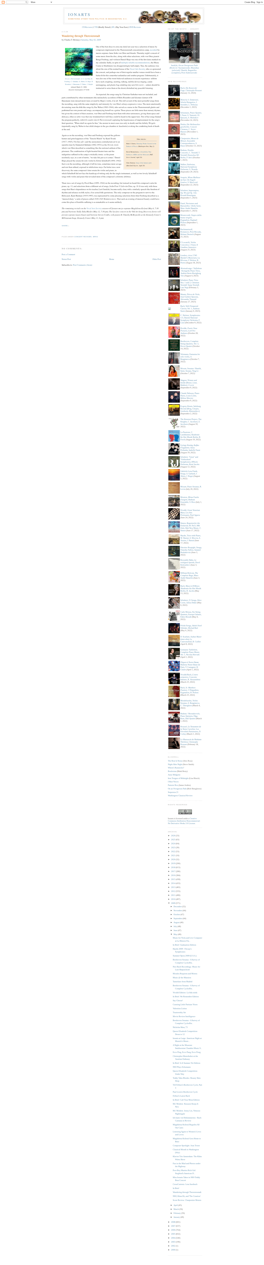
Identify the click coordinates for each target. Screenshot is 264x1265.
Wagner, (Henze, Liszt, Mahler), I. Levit (188, 382)
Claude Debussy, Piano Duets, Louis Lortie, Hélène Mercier (189, 395)
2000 (173, 1250)
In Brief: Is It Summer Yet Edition (186, 1063)
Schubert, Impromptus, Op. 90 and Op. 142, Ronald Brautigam (189, 192)
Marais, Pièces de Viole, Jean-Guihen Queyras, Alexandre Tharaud (190, 296)
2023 (173, 847)
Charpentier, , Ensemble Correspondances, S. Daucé (189, 142)
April (176, 1205)
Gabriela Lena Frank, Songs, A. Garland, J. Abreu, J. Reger (189, 473)
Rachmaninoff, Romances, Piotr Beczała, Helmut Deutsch (190, 231)
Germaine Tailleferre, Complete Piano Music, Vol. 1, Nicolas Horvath (190, 652)
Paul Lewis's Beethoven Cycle (185, 1092)
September (178, 918)
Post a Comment (68, 254)
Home (111, 259)
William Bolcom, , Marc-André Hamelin (189, 575)
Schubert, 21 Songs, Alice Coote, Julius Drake (191, 601)
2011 (173, 895)
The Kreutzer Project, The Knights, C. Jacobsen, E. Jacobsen (191, 421)
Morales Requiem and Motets (185, 973)
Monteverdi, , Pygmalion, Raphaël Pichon (191, 219)
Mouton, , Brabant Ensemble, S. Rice (189, 499)
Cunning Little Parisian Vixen (185, 1004)
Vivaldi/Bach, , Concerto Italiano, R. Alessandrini (190, 677)
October (177, 914)
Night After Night (175, 764)
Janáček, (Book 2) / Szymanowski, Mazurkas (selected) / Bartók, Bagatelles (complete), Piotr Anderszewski (184, 69)
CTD (96, 27)
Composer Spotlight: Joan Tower (186, 1145)
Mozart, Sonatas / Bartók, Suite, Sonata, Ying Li (190, 369)
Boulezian (172, 771)
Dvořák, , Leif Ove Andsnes (188, 330)
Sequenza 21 (173, 792)
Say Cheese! (178, 1000)
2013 (173, 887)
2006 (173, 1230)
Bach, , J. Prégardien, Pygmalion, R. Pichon (189, 690)
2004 (173, 1238)
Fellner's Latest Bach (181, 1096)
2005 (173, 1234)
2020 (173, 859)
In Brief (176, 1188)
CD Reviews (87, 27)
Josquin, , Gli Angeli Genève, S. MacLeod (190, 179)
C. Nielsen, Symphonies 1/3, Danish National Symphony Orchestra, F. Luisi (190, 319)
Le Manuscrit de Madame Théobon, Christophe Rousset (191, 741)
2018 (173, 867)
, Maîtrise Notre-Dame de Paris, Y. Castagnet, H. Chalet (190, 666)
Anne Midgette (174, 775)
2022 (173, 851)
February (177, 1213)
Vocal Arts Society (137, 69)
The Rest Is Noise (175, 761)
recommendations (142, 62)
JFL (113, 27)
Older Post (156, 259)
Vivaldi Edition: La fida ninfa (185, 992)
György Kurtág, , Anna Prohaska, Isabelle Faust (190, 447)
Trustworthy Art (179, 1012)
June (176, 930)
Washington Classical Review (180, 795)
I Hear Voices (173, 781)
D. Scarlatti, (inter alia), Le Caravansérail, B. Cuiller (191, 639)
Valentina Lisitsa (180, 1008)
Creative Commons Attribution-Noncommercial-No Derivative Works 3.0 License (184, 820)
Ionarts (79, 14)
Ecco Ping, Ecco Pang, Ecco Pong (187, 1052)
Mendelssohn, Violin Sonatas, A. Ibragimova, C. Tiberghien (190, 703)
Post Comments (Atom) (82, 265)
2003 (173, 1242)
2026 (173, 835)
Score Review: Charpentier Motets (187, 1200)
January (177, 1217)
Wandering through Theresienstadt (81, 36)
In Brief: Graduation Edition (184, 945)
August (177, 922)
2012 (173, 891)
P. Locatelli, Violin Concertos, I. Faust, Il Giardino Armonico (189, 244)
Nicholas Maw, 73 (180, 1027)
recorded (153, 49)
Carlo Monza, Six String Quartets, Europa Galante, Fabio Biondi (191, 614)
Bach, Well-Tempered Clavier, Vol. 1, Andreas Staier (190, 308)
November (178, 910)
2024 (173, 843)
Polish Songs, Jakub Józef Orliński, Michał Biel (191, 626)
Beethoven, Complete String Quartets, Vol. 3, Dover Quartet (189, 343)
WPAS (95, 237)
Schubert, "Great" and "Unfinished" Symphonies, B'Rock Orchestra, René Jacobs (189, 460)
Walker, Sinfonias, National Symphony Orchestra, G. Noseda (189, 166)
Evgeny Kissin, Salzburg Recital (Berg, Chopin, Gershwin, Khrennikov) (190, 408)
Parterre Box (173, 785)
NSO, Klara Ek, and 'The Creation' (187, 1196)
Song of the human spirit (144, 163)
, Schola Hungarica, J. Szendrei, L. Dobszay (189, 102)
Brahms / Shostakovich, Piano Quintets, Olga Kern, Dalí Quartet (190, 716)
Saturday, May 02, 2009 (91, 39)
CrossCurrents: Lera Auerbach (185, 1184)
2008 (173, 1222)
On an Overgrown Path (177, 788)
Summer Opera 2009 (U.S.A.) (184, 956)
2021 (173, 855)
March (176, 1209)
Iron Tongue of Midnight (178, 778)
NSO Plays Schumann (182, 1067)
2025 (173, 839)
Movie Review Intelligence (184, 1016)
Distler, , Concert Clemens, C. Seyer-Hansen (190, 128)
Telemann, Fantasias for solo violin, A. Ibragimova (190, 356)
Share (65, 226)
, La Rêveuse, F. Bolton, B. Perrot (190, 259)
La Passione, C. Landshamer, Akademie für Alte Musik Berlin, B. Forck (190, 436)
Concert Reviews (83, 237)
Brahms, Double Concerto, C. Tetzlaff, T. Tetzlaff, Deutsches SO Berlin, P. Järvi (190, 154)
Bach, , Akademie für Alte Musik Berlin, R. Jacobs (190, 588)
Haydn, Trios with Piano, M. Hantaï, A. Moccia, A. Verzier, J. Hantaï (190, 538)
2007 (173, 1226)
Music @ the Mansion (182, 977)
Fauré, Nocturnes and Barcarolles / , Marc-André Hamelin (190, 205)
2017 (173, 871)
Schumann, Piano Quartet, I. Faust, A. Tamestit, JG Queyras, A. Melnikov (191, 115)
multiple (124, 62)
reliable (131, 62)
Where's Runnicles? (176, 768)
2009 (173, 903)
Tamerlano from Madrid (182, 981)
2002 (173, 1246)
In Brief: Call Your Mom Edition (186, 1100)
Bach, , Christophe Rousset (191, 89)
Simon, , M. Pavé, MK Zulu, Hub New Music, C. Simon (190, 527)
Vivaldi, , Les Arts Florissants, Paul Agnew (190, 512)
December (178, 906)
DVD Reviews (135, 27)
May (176, 934)
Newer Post (66, 259)
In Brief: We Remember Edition (186, 996)
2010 (173, 899)
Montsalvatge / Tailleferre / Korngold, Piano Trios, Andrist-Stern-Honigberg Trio (191, 272)
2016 (173, 875)
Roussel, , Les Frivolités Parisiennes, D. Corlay (190, 730)
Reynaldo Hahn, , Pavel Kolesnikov (190, 562)
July (176, 926)
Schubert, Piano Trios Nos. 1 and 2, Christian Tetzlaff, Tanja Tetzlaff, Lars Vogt (189, 284)
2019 (173, 863)
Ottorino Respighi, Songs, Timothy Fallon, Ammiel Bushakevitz (191, 549)
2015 (173, 879)
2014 (173, 883)
